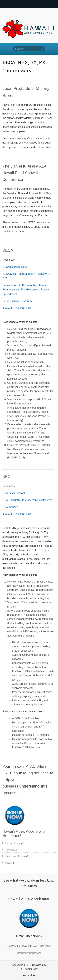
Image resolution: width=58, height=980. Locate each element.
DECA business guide (14, 266)
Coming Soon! (13, 843)
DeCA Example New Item (17, 301)
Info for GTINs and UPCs (16, 308)
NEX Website (10, 507)
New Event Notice (15, 856)
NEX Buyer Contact (13, 493)
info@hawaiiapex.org (29, 953)
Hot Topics (11, 850)
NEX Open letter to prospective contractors (27, 500)
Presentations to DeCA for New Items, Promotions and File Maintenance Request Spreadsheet (26, 289)
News (8, 862)
